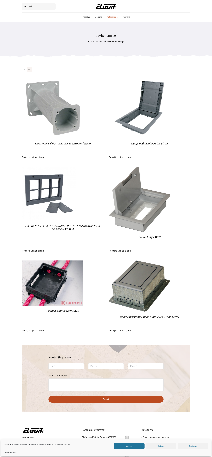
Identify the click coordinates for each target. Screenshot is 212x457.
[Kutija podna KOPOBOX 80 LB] (139, 79)
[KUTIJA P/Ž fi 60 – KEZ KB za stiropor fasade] (52, 79)
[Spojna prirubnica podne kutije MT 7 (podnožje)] (139, 262)
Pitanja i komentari (57, 375)
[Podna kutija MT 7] (139, 169)
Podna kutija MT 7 (149, 237)
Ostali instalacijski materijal (156, 437)
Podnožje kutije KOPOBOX (62, 310)
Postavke (193, 446)
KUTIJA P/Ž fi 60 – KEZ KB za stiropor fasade (62, 143)
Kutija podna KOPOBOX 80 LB (149, 143)
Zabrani (161, 446)
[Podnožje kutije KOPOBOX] (52, 262)
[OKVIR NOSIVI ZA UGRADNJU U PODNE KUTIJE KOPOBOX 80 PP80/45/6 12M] (49, 169)
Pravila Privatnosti (11, 452)
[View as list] (29, 69)
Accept (129, 446)
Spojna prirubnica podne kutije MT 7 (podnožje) (149, 316)
